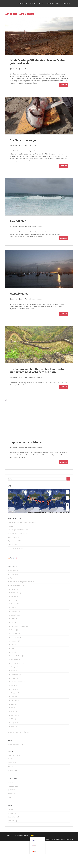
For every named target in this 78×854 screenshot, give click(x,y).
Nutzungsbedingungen (64, 512)
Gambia (13, 630)
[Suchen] (68, 479)
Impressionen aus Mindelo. (27, 442)
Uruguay (13, 722)
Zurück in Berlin (12, 544)
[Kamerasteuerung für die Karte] (67, 498)
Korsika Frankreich (16, 663)
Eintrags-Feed (12, 813)
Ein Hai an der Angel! (23, 140)
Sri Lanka (14, 700)
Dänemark (14, 611)
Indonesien (14, 641)
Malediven (14, 671)
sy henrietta (11, 793)
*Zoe (11, 578)
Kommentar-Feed (13, 817)
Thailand (13, 708)
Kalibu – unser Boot (53, 3)
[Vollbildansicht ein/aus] (67, 492)
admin (22, 69)
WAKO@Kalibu (12, 770)
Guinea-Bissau (15, 637)
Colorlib (58, 839)
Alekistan (10, 782)
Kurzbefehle (30, 512)
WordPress (70, 839)
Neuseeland (14, 674)
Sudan (13, 704)
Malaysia (14, 667)
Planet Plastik (66, 3)
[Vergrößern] (67, 505)
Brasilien (13, 604)
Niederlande (15, 678)
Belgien (13, 596)
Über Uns (41, 3)
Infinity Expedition (13, 786)
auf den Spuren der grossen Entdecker (22, 582)
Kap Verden (14, 659)
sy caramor (11, 790)
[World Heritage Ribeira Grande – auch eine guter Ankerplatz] (39, 36)
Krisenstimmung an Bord (15, 548)
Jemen (13, 652)
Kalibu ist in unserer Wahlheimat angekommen (22, 522)
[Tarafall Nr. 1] (39, 196)
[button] (32, 499)
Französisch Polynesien (18, 626)
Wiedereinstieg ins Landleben (19, 732)
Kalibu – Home (23, 3)
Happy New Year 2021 (14, 537)
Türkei (13, 719)
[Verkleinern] (67, 509)
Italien (13, 648)
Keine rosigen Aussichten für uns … (18, 530)
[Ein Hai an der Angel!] (39, 115)
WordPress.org (12, 821)
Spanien (13, 697)
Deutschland (15, 615)
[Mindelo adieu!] (39, 269)
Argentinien (14, 593)
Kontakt (33, 3)
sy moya (10, 797)
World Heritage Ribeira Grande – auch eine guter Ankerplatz (37, 62)
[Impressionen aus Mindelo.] (39, 417)
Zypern (13, 726)
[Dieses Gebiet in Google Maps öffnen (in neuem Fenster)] (11, 511)
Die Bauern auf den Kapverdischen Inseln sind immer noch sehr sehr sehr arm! (37, 370)
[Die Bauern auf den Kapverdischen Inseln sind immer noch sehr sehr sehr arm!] (39, 344)
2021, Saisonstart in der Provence (18, 533)
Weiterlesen (63, 85)
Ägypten (13, 589)
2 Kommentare (31, 69)
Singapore (14, 693)
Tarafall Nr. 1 (18, 221)
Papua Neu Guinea (17, 682)
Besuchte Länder (15, 585)
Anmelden (11, 809)
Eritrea (13, 619)
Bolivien (13, 600)
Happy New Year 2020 (14, 541)
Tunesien (14, 715)
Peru (12, 685)
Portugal (10, 526)
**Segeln (13, 570)
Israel (12, 645)
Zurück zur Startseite (21, 835)
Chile (12, 607)
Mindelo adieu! (19, 293)
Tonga (13, 711)
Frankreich (14, 622)
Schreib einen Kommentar (34, 146)
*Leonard (13, 574)
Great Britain (15, 633)
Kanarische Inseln (16, 656)
